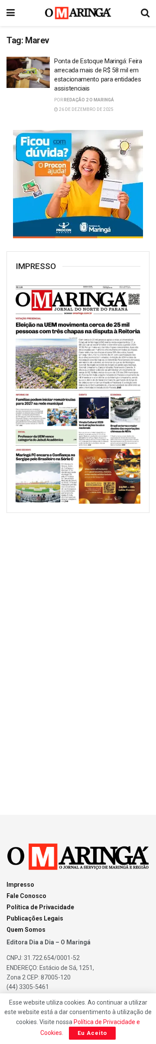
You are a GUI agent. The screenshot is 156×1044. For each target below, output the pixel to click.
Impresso (20, 884)
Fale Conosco (26, 895)
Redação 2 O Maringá (89, 99)
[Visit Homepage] (78, 13)
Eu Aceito (92, 1033)
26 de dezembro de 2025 (86, 109)
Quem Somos (26, 929)
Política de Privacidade (40, 907)
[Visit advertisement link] (78, 184)
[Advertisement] (78, 656)
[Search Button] (145, 13)
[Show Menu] (10, 13)
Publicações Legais (34, 918)
